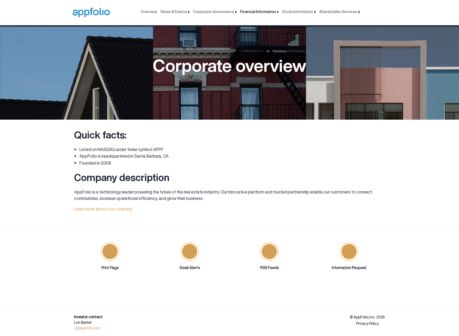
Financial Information (258, 11)
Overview (149, 11)
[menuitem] (149, 10)
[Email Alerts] (189, 251)
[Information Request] (349, 251)
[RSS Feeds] (269, 251)
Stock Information (297, 11)
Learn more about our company (103, 209)
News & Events (174, 11)
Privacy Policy (367, 323)
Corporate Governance (213, 11)
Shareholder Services (338, 11)
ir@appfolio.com (87, 328)
